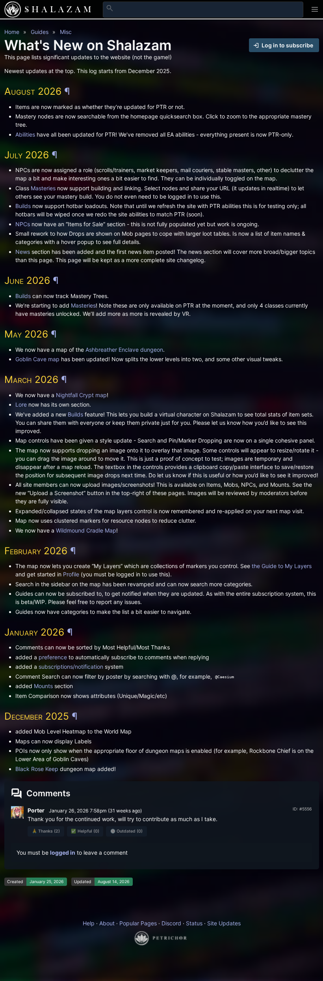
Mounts (43, 686)
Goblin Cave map (37, 359)
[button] (315, 9)
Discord (171, 923)
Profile (71, 574)
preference (53, 657)
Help (89, 923)
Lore (21, 404)
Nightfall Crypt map (81, 395)
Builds (23, 206)
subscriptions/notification (71, 666)
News (22, 251)
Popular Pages (138, 923)
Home (11, 31)
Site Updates (224, 923)
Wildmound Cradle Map (86, 530)
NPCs (22, 224)
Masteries (43, 188)
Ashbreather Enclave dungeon (124, 349)
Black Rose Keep (36, 768)
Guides (39, 31)
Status (194, 923)
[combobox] (203, 9)
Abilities (25, 134)
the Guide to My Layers (282, 566)
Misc (66, 31)
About (107, 923)
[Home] (12, 9)
